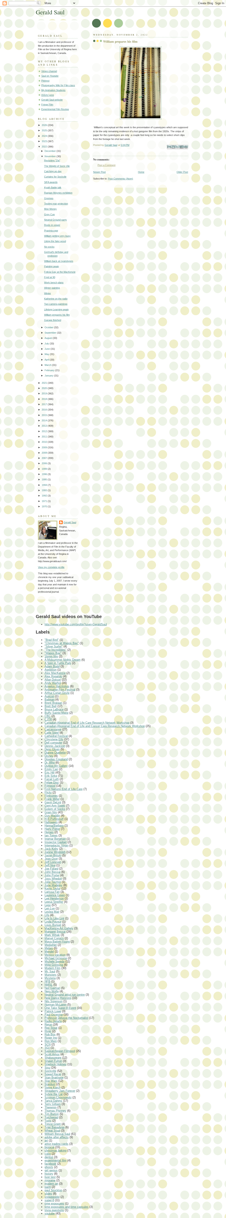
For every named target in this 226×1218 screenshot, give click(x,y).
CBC (48, 716)
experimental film (55, 1160)
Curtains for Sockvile (55, 176)
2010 (45, 442)
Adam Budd (52, 666)
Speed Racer (53, 1074)
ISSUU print (47, 95)
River (48, 1031)
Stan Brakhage (54, 1077)
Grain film (51, 812)
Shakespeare (53, 1057)
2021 (45, 383)
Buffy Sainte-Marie (56, 712)
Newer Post (99, 172)
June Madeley (53, 885)
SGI (47, 1047)
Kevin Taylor (52, 888)
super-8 (49, 1200)
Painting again (51, 266)
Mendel (49, 951)
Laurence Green (55, 895)
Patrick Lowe (53, 1011)
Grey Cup (49, 214)
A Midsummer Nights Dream (63, 659)
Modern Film (52, 968)
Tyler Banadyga (54, 1127)
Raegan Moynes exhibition (58, 192)
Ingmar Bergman (55, 838)
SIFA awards (51, 182)
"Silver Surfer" (54, 646)
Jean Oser (51, 858)
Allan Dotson (53, 679)
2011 (45, 436)
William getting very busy (57, 236)
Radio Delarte (53, 1021)
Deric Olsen (52, 749)
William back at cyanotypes (58, 261)
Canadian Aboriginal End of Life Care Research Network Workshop (87, 722)
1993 (45, 490)
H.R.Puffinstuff (54, 819)
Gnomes (48, 198)
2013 (45, 425)
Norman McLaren (55, 1004)
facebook (50, 1163)
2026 (45, 125)
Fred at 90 (49, 277)
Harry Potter (52, 828)
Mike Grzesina (54, 964)
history (49, 1173)
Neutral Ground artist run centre (65, 994)
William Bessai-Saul (57, 1134)
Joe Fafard (51, 868)
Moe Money (50, 209)
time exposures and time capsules (67, 1206)
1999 (45, 469)
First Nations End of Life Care (64, 789)
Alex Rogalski (53, 676)
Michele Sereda (54, 961)
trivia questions (54, 1210)
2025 (45, 130)
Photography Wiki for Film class (58, 85)
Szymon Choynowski (58, 1097)
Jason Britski (53, 855)
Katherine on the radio (56, 298)
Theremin (50, 1107)
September (51, 332)
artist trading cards (56, 1143)
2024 (45, 136)
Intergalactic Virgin (56, 845)
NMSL (49, 984)
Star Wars (51, 1080)
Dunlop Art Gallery (56, 765)
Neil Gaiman (52, 988)
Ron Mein (51, 1041)
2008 (45, 452)
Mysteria (50, 978)
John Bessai (52, 872)
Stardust (50, 1084)
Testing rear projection (56, 203)
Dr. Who (50, 762)
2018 (45, 399)
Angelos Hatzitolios (57, 686)
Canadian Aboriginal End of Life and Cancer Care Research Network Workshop (95, 726)
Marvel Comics (54, 938)
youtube (50, 1213)
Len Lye (50, 908)
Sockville (50, 1071)
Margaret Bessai (55, 931)
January (49, 375)
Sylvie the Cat (54, 1094)
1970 (45, 506)
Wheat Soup (52, 1130)
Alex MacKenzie (55, 673)
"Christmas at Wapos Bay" (62, 643)
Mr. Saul (50, 971)
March (48, 365)
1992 (45, 495)
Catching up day (53, 171)
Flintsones (51, 795)
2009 (45, 447)
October (49, 327)
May (47, 354)
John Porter (52, 875)
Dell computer (53, 742)
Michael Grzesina (56, 958)
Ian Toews (51, 835)
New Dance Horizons (58, 998)
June (48, 348)
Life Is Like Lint (54, 918)
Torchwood (51, 1117)
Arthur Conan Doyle (57, 693)
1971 (45, 501)
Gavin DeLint (53, 802)
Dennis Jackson (55, 746)
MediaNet (51, 945)
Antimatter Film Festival (60, 689)
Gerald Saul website (52, 99)
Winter (47, 293)
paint (48, 1187)
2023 (45, 141)
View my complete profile (51, 567)
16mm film (51, 656)
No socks (49, 246)
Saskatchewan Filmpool (60, 1051)
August (49, 338)
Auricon (49, 696)
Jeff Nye (50, 865)
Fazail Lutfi (52, 779)
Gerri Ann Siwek (55, 805)
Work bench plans (54, 282)
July (47, 343)
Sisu (47, 1067)
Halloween (51, 822)
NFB (47, 981)
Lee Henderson (54, 898)
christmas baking (55, 1150)
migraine (50, 1180)
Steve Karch (52, 1087)
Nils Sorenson (53, 1001)
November (50, 156)
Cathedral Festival (56, 736)
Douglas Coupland (56, 759)
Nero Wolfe (52, 991)
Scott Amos (52, 1054)
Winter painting (52, 287)
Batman (50, 699)
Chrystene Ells (54, 739)
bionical (49, 1147)
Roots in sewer (52, 225)
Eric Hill (50, 772)
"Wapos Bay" (53, 653)
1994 (45, 485)
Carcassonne (53, 729)
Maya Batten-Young (57, 941)
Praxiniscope (51, 230)
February (50, 370)
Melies (49, 948)
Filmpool (50, 785)
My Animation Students (53, 90)
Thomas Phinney (55, 1110)
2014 (45, 420)
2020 (45, 388)
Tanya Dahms (53, 1100)
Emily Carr (51, 769)
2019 (45, 393)
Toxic (48, 1120)
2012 (45, 431)
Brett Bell (50, 706)
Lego (48, 905)
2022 (45, 146)
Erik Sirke (51, 775)
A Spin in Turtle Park (58, 663)
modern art (51, 1183)
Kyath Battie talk (52, 187)
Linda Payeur (53, 921)
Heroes (49, 832)
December (50, 151)
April (47, 359)
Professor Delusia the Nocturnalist (66, 1017)
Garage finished (52, 320)
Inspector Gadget (56, 842)
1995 (45, 479)
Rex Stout (51, 1027)
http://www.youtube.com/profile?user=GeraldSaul (76, 624)
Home (141, 172)
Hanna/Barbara (54, 825)
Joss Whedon (53, 878)
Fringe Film (47, 104)
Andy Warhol (53, 683)
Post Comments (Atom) (120, 178)
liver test (50, 1177)
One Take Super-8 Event (60, 1008)
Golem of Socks (55, 809)
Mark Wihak (52, 935)
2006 (45, 463)
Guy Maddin (52, 815)
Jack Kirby (51, 848)
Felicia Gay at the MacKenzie (59, 272)
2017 (45, 404)
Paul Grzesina (54, 1014)
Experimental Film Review (55, 109)
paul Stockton (53, 1190)
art (46, 1140)
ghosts (49, 1167)
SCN (48, 1044)
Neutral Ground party (55, 219)
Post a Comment (106, 165)
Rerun (48, 1024)
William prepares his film (57, 314)
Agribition (50, 669)
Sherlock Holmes (55, 1064)
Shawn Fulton (53, 1061)
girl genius (51, 1170)
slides (48, 1193)
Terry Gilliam (53, 1104)
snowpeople (52, 1197)
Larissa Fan (52, 891)
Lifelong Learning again (56, 309)
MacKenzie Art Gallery (59, 928)
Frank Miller (52, 799)
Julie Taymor (53, 882)
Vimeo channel (49, 71)
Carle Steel (52, 732)
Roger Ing (51, 1037)
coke (48, 1153)
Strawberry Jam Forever (60, 1090)
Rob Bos (50, 1034)
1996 (45, 474)
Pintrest (45, 80)
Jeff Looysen (53, 862)
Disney (49, 756)
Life (47, 915)
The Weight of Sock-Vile (57, 166)
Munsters (50, 974)
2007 (45, 458)
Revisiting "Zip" (52, 160)
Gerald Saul (50, 12)
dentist (49, 1157)
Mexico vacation (55, 954)
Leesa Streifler (54, 901)
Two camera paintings (56, 304)
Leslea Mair (52, 911)
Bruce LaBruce (54, 709)
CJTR (48, 719)
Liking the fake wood (55, 241)
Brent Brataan (53, 702)
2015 (45, 415)
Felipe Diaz (52, 782)
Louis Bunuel (53, 925)
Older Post (182, 172)
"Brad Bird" (52, 639)
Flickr (48, 792)
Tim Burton (52, 1114)
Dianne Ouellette (55, 752)
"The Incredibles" (55, 649)
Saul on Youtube (49, 75)
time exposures (54, 1203)
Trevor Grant (53, 1124)
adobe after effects (57, 1137)
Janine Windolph (55, 852)
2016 (45, 409)
